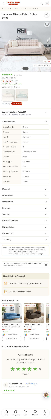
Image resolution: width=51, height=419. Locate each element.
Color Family (11, 87)
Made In (6, 181)
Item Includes (9, 152)
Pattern (6, 157)
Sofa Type (7, 162)
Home (4, 9)
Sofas (27, 9)
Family (6, 137)
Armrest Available (10, 166)
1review (19, 75)
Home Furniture (16, 9)
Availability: (12, 104)
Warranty (7, 176)
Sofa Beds (37, 9)
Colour (6, 132)
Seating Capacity (10, 171)
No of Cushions (9, 147)
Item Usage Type (10, 142)
